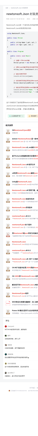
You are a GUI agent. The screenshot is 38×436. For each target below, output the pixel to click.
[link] (7, 8)
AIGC (28, 19)
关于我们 (32, 388)
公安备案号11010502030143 (18, 390)
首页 (7, 8)
